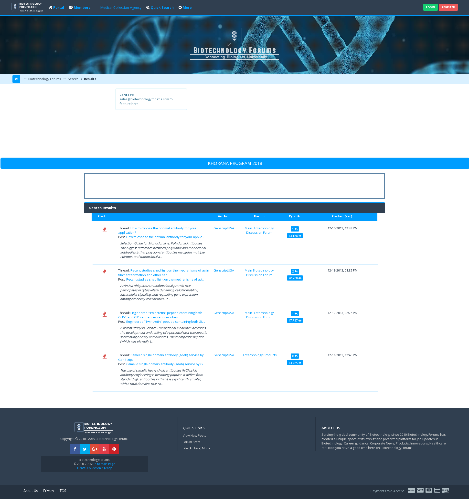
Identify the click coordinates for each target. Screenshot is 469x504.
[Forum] (27, 6)
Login (430, 7)
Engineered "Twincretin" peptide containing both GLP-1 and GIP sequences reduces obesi (160, 315)
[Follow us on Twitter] (85, 449)
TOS (63, 491)
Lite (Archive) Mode (197, 448)
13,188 (293, 236)
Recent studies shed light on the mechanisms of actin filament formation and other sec (163, 272)
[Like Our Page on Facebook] (75, 449)
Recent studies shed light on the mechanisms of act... (165, 279)
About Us (30, 491)
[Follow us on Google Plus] (94, 449)
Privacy (48, 491)
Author (224, 216)
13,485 (293, 363)
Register (448, 7)
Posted (337, 216)
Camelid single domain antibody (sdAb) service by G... (165, 364)
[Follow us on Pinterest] (114, 449)
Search (72, 79)
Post (101, 216)
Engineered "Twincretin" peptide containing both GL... (165, 321)
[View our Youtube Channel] (104, 449)
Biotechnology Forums (44, 79)
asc (348, 216)
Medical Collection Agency (120, 7)
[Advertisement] (270, 123)
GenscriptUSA (223, 228)
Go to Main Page (103, 464)
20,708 (293, 278)
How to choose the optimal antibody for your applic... (165, 237)
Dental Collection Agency (94, 468)
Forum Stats (191, 442)
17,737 (293, 320)
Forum (259, 216)
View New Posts (194, 435)
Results (89, 79)
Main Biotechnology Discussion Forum (259, 230)
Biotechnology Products (259, 355)
